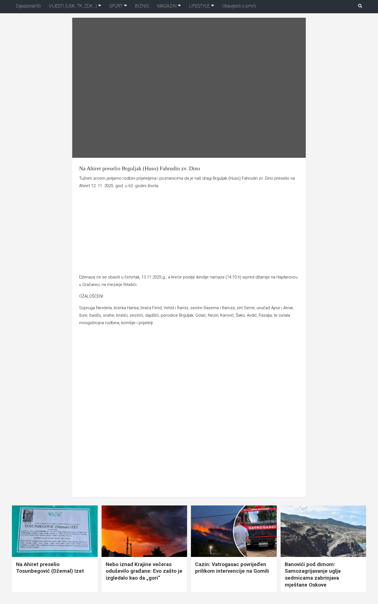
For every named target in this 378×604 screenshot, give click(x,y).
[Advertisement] (189, 232)
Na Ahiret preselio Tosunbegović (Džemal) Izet (50, 567)
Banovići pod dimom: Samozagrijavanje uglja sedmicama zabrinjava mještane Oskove (313, 574)
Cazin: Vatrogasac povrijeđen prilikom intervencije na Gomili (232, 567)
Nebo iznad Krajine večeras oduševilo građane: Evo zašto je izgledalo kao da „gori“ (144, 571)
